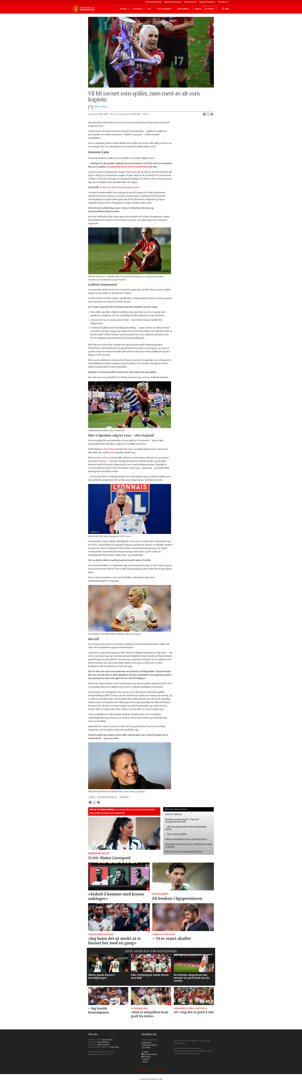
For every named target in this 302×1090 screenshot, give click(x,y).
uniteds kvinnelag (107, 797)
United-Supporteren (173, 2)
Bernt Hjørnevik (103, 1042)
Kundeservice (147, 1042)
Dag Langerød (107, 1039)
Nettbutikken (183, 9)
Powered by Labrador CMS (151, 1079)
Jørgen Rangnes (103, 1044)
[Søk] (223, 9)
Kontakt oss (223, 2)
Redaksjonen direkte (149, 1045)
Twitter (145, 1052)
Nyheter (123, 9)
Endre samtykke (160, 1070)
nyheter (124, 797)
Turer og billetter (164, 9)
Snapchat (146, 1059)
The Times (109, 449)
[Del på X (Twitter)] (208, 114)
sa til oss (106, 457)
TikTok (145, 1061)
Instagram (147, 1056)
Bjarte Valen (114, 1047)
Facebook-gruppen (150, 1054)
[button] (92, 965)
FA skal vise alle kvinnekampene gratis (119, 187)
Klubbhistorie (190, 2)
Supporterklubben (207, 2)
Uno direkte (146, 1047)
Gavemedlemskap (153, 2)
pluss (92, 797)
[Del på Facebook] (204, 114)
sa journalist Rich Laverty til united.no (127, 166)
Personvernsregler (143, 1070)
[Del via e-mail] (212, 114)
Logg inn (197, 9)
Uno (149, 9)
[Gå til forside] (84, 9)
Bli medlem (209, 9)
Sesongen (137, 9)
